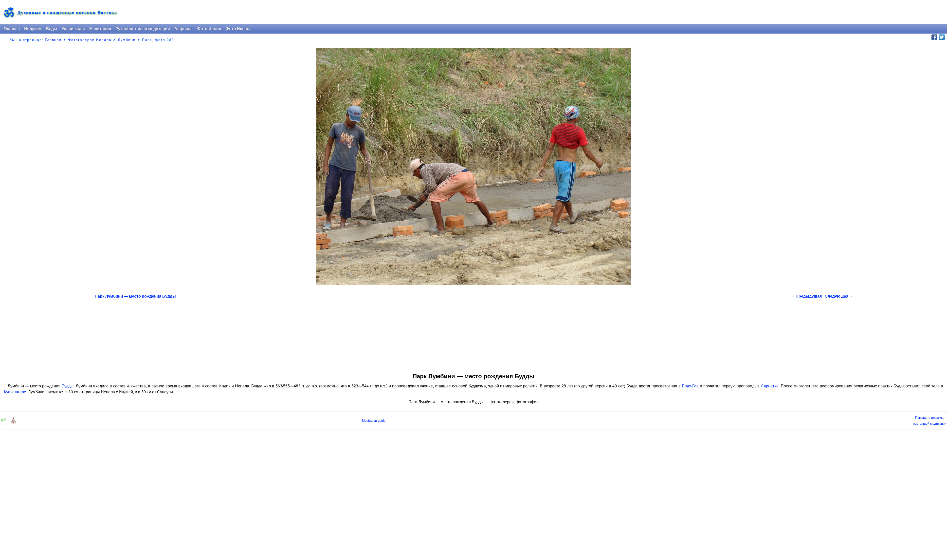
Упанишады (73, 29)
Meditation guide (373, 420)
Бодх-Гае (690, 386)
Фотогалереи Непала (89, 40)
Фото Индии (209, 29)
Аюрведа (183, 29)
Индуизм (33, 29)
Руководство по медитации (142, 29)
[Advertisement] (473, 334)
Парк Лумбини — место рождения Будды (135, 296)
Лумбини (127, 40)
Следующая (838, 296)
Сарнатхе (770, 386)
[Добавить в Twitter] (942, 37)
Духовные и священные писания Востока (67, 12)
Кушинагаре (15, 392)
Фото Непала (239, 29)
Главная (12, 29)
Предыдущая (807, 296)
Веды (51, 29)
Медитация (100, 29)
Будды (67, 386)
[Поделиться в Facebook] (934, 37)
